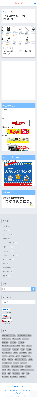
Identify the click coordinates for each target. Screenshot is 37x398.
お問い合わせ (18, 393)
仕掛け (6, 230)
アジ (23, 345)
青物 (28, 373)
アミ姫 (22, 349)
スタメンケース (26, 356)
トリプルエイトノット (20, 359)
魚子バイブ (5, 376)
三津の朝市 (28, 366)
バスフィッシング (11, 255)
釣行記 (6, 238)
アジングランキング (7, 323)
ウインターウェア (6, 352)
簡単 (9, 373)
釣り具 (6, 226)
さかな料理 (7, 271)
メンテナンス (8, 259)
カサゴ (15, 352)
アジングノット (6, 349)
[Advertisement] (18, 80)
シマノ (18, 356)
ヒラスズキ (23, 363)
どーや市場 (21, 342)
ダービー (10, 359)
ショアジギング (10, 243)
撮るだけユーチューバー (27, 370)
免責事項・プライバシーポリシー (23, 390)
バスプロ (16, 363)
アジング (8, 234)
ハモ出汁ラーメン (6, 363)
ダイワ (4, 359)
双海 (9, 370)
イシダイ (28, 349)
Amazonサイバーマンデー (24, 335)
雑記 (5, 263)
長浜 (23, 373)
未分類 (6, 276)
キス (30, 352)
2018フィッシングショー (8, 335)
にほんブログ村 (6, 312)
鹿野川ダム (22, 376)
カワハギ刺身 (23, 352)
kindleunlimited (6, 339)
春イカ (4, 373)
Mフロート (25, 339)
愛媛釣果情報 (8, 267)
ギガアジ (4, 356)
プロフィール (7, 390)
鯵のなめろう (13, 376)
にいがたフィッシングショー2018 (11, 345)
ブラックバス (5, 366)
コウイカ (11, 356)
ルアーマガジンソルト (17, 366)
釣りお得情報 (16, 373)
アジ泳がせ (15, 349)
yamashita (5, 342)
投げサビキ (15, 370)
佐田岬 (4, 370)
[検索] (33, 289)
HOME (20, 386)
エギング (8, 251)
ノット (30, 359)
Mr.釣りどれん (16, 339)
